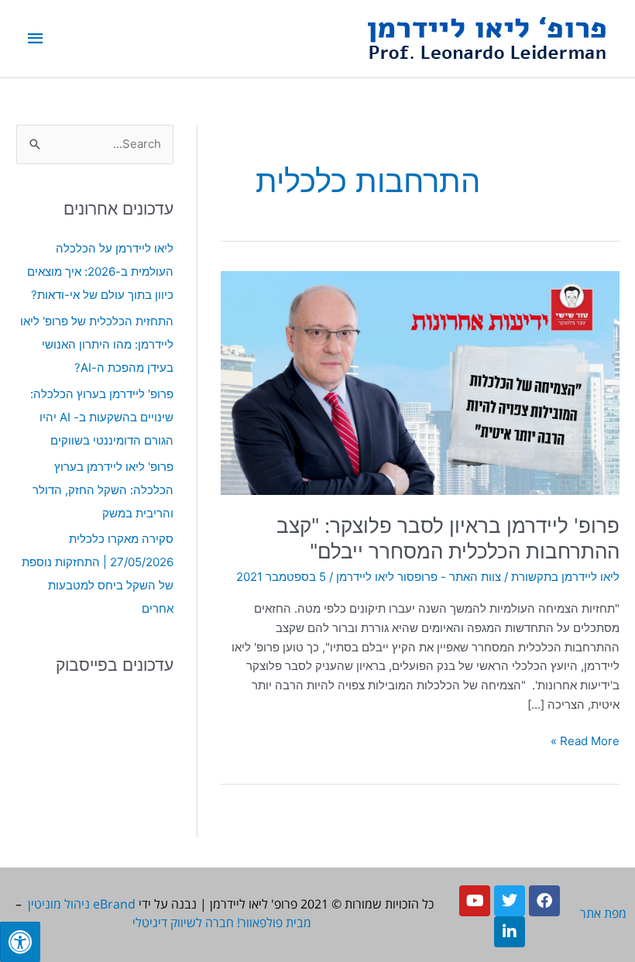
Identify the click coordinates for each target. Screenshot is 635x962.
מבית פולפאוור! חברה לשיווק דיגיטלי (221, 922)
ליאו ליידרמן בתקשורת (565, 576)
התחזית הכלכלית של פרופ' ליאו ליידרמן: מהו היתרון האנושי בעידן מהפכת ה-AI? (96, 344)
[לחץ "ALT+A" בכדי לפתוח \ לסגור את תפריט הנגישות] (20, 942)
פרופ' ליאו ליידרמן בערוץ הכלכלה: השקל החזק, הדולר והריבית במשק (103, 490)
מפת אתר (603, 913)
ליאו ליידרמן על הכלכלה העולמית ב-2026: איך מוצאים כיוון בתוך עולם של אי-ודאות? (100, 271)
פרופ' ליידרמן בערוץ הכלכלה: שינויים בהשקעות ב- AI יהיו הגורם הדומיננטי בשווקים (101, 417)
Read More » (585, 740)
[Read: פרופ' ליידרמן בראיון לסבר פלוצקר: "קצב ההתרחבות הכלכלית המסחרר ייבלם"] (420, 381)
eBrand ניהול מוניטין (82, 903)
